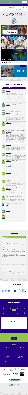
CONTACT (26, 9)
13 (3, 312)
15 (10, 312)
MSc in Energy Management (15, 255)
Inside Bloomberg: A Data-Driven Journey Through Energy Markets (10, 254)
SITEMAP (23, 9)
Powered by (12, 390)
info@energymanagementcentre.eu (21, 360)
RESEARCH (3, 26)
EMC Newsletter (8, 361)
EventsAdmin (15, 390)
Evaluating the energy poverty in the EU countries (10, 89)
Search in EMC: (4, 62)
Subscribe (14, 338)
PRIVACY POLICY (20, 9)
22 (10, 313)
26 (24, 313)
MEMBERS (16, 9)
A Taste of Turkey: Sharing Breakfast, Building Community (9, 261)
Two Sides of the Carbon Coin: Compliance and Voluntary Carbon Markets (13, 160)
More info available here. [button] (14, 2)
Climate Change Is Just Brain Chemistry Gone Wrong (11, 144)
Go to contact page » (20, 361)
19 (24, 312)
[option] (9, 291)
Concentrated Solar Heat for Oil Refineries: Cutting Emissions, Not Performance (13, 122)
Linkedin (8, 357)
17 (17, 312)
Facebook (8, 356)
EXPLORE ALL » (24, 225)
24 (17, 313)
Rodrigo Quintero (23, 255)
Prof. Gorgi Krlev (8, 243)
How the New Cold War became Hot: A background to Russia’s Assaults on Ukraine (14, 196)
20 (3, 313)
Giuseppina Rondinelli (8, 271)
